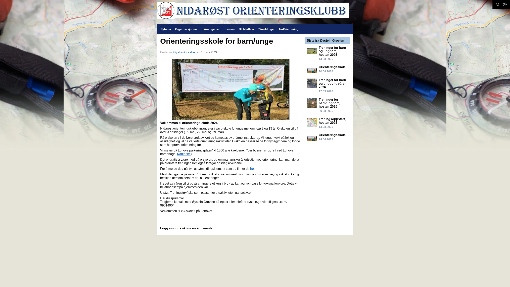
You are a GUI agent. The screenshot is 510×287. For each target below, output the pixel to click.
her (252, 168)
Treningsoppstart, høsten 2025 (332, 120)
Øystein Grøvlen (184, 52)
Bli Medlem (246, 29)
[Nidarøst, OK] (255, 12)
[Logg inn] (504, 4)
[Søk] (497, 4)
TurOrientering (288, 29)
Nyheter (166, 29)
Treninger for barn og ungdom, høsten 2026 (332, 51)
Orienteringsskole (332, 67)
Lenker (230, 29)
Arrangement (213, 29)
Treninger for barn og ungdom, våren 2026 (332, 83)
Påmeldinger (266, 29)
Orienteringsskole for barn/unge (216, 41)
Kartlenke (184, 154)
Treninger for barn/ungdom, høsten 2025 (329, 103)
